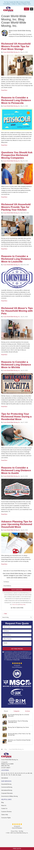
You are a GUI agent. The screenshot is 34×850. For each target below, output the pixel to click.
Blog (2, 802)
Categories (16, 711)
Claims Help (4, 814)
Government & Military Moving (9, 796)
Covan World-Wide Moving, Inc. (11, 52)
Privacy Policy (22, 604)
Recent (6, 711)
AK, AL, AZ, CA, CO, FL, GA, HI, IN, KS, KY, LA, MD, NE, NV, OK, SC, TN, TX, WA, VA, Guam (16, 774)
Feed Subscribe (17, 607)
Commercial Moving (6, 787)
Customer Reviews (6, 811)
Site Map (21, 831)
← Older (4, 613)
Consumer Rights (6, 817)
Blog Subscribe (17, 589)
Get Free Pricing (17, 648)
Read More (4, 90)
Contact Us (4, 808)
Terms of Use (15, 604)
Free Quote (17, 848)
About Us (3, 805)
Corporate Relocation (7, 793)
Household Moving (6, 784)
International (4, 778)
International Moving (6, 790)
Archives (27, 711)
